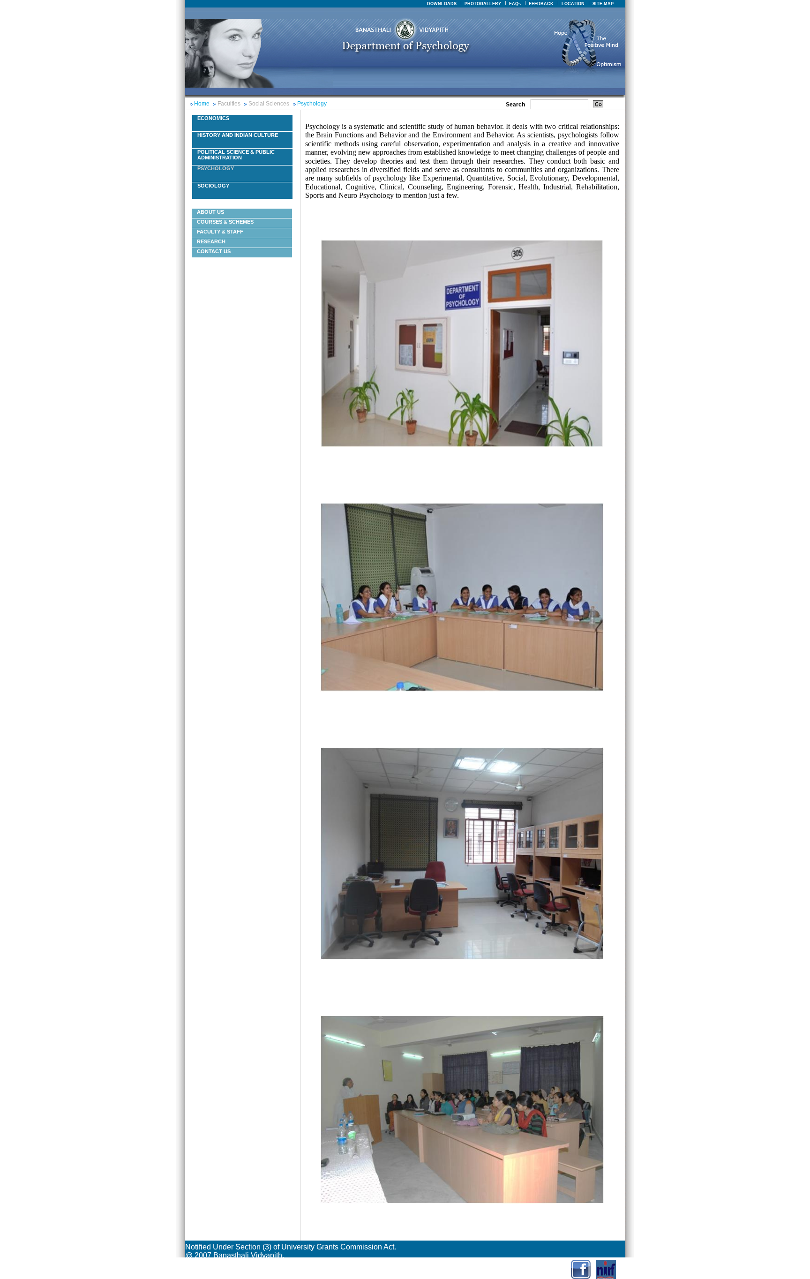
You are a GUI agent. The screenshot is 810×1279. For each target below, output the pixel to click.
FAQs (515, 3)
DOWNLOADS (442, 3)
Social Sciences (268, 103)
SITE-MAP (603, 3)
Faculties (229, 103)
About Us (210, 212)
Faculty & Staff (220, 231)
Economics (213, 118)
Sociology (213, 185)
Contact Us (214, 251)
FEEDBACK (541, 3)
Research (211, 241)
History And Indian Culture (237, 135)
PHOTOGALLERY (483, 3)
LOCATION (573, 3)
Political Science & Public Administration (236, 154)
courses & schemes (225, 222)
